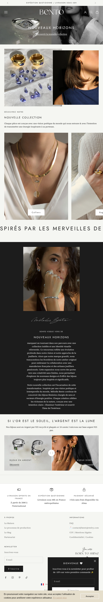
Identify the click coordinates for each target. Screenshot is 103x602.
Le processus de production (17, 527)
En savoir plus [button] (60, 598)
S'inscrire (13, 568)
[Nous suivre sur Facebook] (5, 577)
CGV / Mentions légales (80, 532)
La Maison (9, 523)
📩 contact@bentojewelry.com (84, 527)
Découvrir (14, 464)
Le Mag (7, 532)
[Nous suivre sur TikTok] (26, 577)
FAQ (71, 523)
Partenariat (9, 537)
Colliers (36, 212)
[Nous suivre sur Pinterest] (19, 577)
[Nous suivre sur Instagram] (12, 577)
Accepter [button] (90, 596)
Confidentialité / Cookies (81, 537)
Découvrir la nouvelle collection (51, 34)
